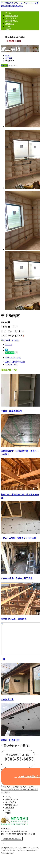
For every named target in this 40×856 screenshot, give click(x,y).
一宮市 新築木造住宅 (11, 410)
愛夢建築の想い (11, 15)
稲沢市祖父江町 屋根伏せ (13, 618)
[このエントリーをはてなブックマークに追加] (6, 350)
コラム (8, 26)
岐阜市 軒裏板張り (10, 739)
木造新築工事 (7, 699)
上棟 (3, 659)
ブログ (8, 29)
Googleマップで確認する (12, 838)
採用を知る (9, 23)
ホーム (8, 12)
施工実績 (17, 357)
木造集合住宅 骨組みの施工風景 (17, 578)
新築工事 (4, 65)
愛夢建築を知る (11, 21)
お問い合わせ (8, 43)
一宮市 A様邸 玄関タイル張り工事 (18, 537)
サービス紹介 (10, 18)
